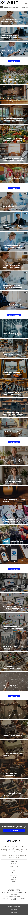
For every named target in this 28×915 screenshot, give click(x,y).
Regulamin (14, 913)
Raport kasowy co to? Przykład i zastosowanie (12, 667)
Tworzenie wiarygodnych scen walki (12, 715)
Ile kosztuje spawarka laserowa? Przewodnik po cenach (12, 413)
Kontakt (14, 863)
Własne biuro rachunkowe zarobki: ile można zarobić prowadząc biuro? (13, 159)
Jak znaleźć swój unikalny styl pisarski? (12, 794)
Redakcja (14, 861)
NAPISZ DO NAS (14, 830)
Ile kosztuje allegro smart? (13, 561)
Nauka (14, 696)
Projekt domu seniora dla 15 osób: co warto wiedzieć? (13, 120)
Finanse (14, 188)
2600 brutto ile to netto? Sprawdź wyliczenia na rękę (12, 52)
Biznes (14, 61)
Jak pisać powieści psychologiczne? (10, 774)
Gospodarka (14, 315)
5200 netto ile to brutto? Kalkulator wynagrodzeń (12, 306)
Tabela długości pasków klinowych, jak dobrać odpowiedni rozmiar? (12, 393)
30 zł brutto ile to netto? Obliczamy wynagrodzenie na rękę (13, 266)
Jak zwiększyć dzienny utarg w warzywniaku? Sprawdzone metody (14, 139)
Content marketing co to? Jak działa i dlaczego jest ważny (12, 608)
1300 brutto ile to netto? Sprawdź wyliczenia (10, 36)
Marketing (14, 569)
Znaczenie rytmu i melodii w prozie (13, 814)
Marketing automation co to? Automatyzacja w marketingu (14, 588)
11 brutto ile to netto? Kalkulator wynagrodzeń (11, 20)
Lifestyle (14, 442)
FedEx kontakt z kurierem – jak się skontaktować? (13, 433)
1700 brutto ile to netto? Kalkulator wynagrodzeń (12, 286)
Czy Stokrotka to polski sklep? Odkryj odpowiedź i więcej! (12, 80)
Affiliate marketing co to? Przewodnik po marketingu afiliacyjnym (13, 627)
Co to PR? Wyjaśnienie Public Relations (13, 647)
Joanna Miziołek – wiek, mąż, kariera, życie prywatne (14, 481)
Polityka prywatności (14, 907)
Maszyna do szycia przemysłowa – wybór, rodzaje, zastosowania (11, 354)
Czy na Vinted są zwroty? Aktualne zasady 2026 (12, 520)
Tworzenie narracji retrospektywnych (14, 889)
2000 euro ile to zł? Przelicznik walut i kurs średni (14, 893)
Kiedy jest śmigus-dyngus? (13, 541)
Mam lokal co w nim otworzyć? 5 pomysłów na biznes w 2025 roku (13, 100)
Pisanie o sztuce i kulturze (12, 736)
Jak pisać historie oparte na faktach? (13, 754)
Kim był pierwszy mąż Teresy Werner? (14, 500)
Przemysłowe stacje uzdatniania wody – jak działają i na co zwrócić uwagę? (12, 334)
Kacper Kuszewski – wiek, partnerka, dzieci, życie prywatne (12, 461)
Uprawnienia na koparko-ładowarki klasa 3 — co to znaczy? (12, 374)
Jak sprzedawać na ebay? (14, 896)
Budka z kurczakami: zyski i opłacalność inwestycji (13, 179)
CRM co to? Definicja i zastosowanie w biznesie (12, 687)
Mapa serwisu (14, 909)
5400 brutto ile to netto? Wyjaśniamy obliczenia (14, 899)
